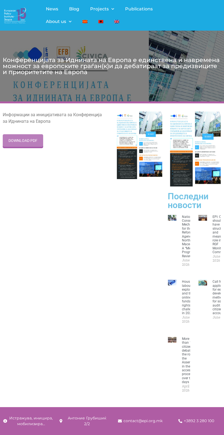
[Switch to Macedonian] (85, 21)
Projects (99, 8)
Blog (74, 8)
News (52, 8)
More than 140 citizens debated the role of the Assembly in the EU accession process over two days (189, 360)
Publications (139, 8)
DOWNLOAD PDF (22, 140)
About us (56, 21)
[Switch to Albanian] (101, 21)
